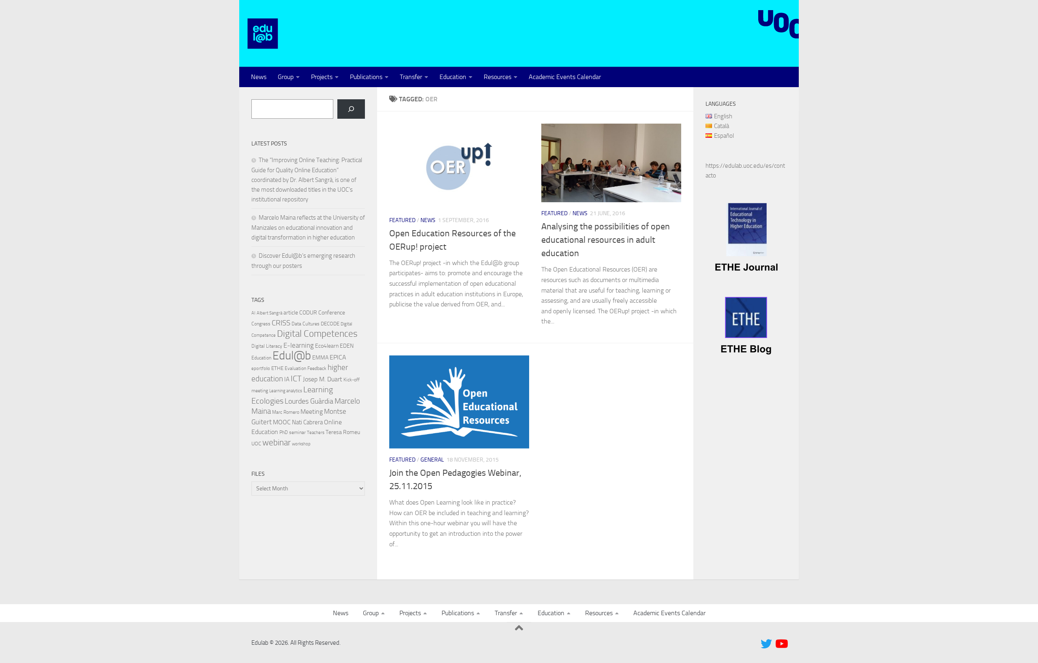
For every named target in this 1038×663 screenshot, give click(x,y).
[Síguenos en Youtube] (781, 644)
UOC (256, 444)
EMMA (320, 357)
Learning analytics (285, 391)
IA (287, 379)
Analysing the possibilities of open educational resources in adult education (605, 240)
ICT (296, 378)
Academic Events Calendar (565, 77)
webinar (276, 442)
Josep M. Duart (322, 379)
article (290, 312)
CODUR (308, 312)
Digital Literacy (266, 346)
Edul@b (291, 356)
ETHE (277, 368)
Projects (321, 77)
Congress (260, 324)
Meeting (311, 411)
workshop (301, 444)
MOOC (282, 422)
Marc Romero (285, 412)
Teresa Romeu (343, 432)
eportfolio (260, 368)
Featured (402, 220)
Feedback (316, 368)
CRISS (281, 323)
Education (453, 77)
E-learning (298, 345)
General (432, 459)
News (258, 77)
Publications (366, 77)
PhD (283, 432)
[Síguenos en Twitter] (766, 644)
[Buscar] (351, 109)
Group (286, 77)
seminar (297, 432)
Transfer (411, 77)
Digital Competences (317, 333)
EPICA (338, 357)
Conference (331, 312)
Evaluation (295, 368)
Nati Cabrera (307, 422)
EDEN (347, 345)
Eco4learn (327, 345)
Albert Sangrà (269, 313)
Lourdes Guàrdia (309, 401)
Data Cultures (306, 324)
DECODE (330, 324)
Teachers (315, 432)
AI (253, 313)
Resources (497, 77)
